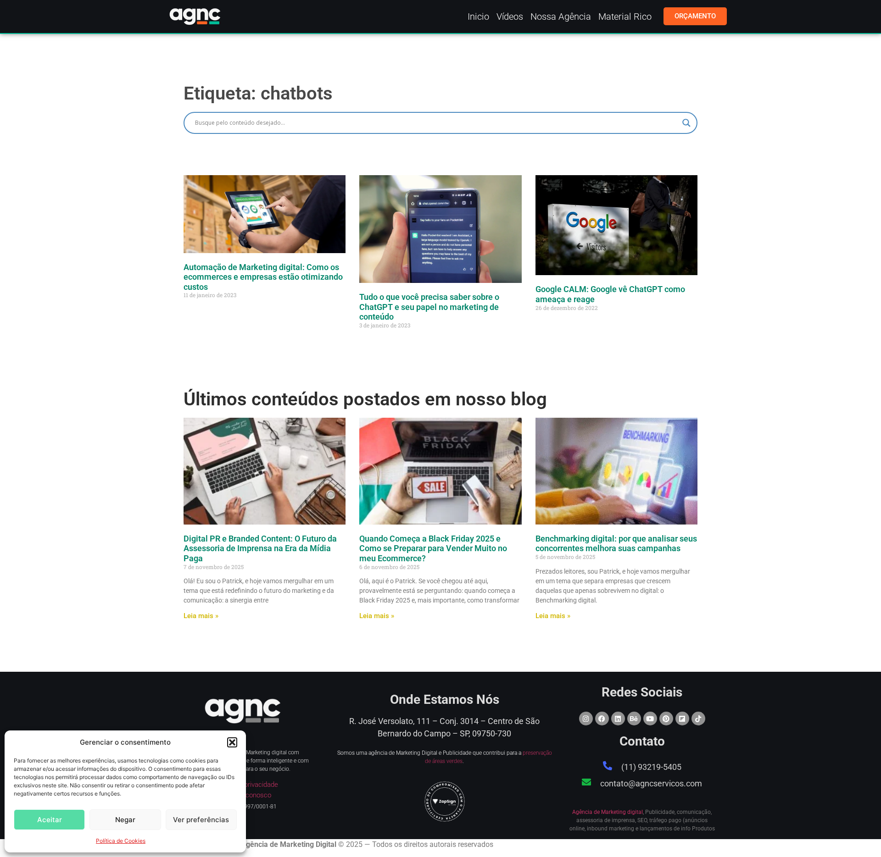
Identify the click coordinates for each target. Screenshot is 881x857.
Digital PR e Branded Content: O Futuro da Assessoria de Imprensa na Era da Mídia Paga (260, 548)
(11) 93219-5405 (651, 767)
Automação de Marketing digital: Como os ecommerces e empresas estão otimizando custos (263, 277)
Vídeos (509, 16)
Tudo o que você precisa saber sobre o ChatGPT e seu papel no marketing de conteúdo (429, 306)
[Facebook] (602, 718)
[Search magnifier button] (686, 122)
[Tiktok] (698, 718)
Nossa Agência (560, 16)
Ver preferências (201, 819)
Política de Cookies (120, 840)
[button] (232, 742)
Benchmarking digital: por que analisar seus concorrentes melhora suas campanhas (616, 543)
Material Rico (625, 16)
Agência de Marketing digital (607, 812)
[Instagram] (586, 718)
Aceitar (49, 819)
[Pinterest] (666, 718)
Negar (125, 819)
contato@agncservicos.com (651, 783)
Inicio (478, 16)
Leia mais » (201, 616)
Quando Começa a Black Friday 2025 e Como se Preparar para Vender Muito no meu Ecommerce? (433, 548)
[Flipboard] (682, 718)
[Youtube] (650, 718)
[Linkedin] (618, 718)
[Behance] (634, 718)
